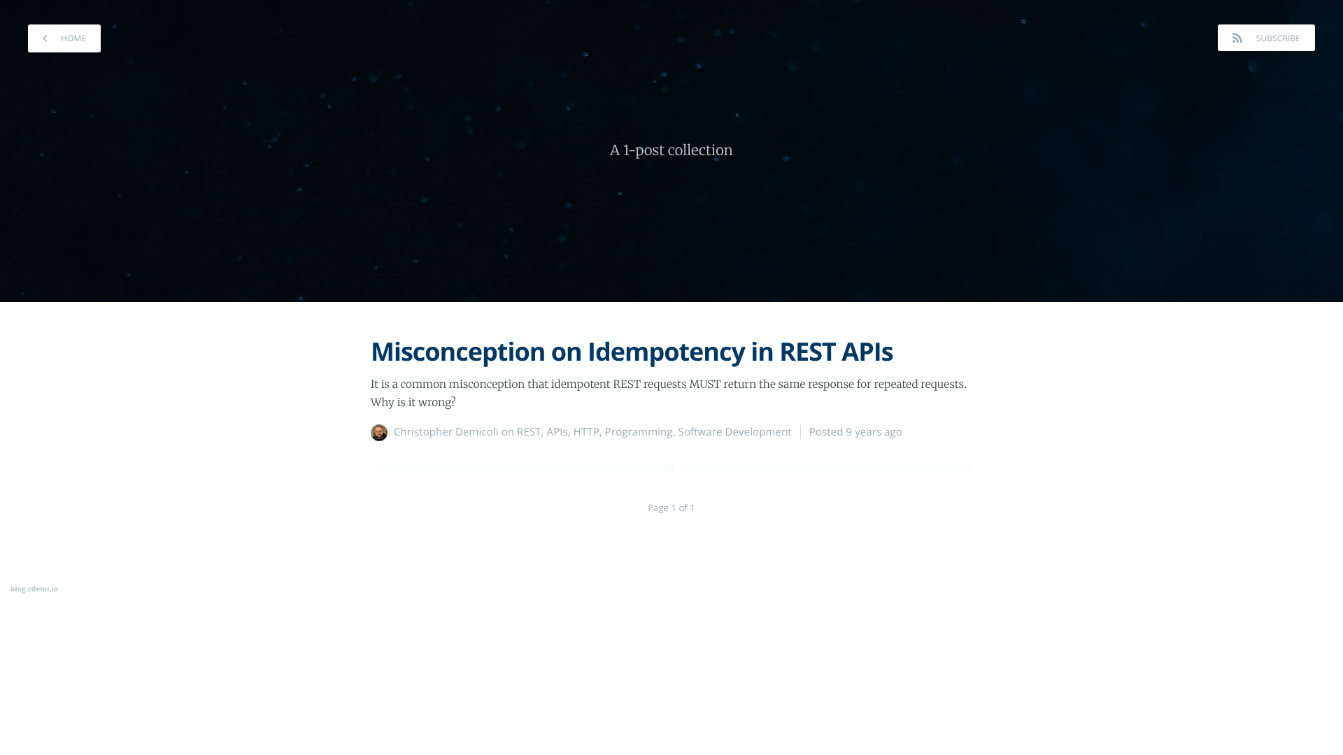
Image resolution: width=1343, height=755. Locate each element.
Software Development (735, 432)
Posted (855, 432)
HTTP (586, 432)
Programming (639, 432)
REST (529, 432)
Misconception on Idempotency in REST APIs (632, 351)
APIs (557, 432)
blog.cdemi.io (34, 589)
